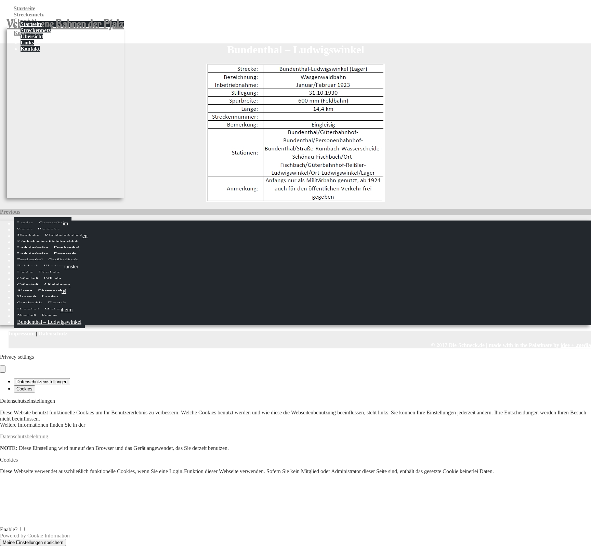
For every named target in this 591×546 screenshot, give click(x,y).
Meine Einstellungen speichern (33, 542)
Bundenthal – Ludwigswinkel (49, 322)
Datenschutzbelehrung (24, 436)
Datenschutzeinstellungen (41, 381)
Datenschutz (53, 333)
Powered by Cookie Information (35, 535)
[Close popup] (2, 369)
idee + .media (576, 345)
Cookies (24, 388)
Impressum (22, 333)
